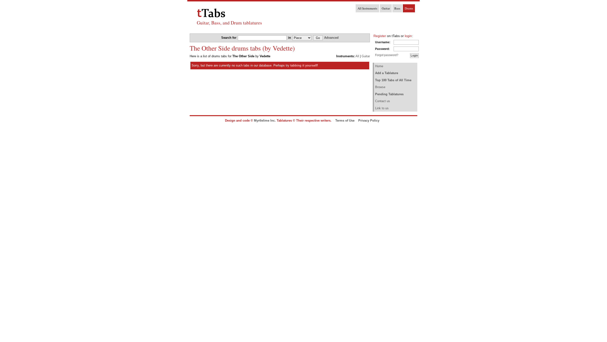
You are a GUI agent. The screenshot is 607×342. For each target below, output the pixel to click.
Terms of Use (344, 120)
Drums (409, 8)
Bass (397, 8)
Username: (382, 42)
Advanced (331, 37)
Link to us (382, 108)
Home (379, 66)
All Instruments (367, 8)
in (290, 37)
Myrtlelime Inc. (265, 120)
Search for (229, 37)
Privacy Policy (368, 120)
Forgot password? (386, 55)
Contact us (382, 101)
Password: (382, 49)
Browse (380, 87)
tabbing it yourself (303, 65)
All (357, 56)
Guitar (386, 8)
